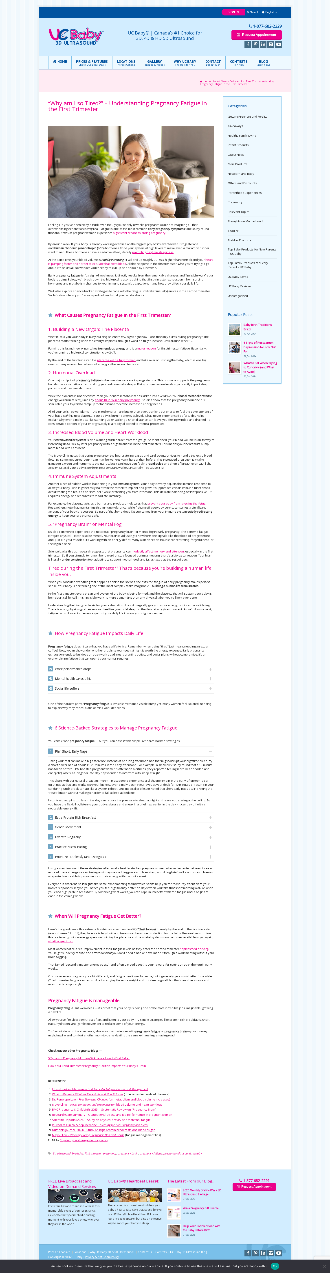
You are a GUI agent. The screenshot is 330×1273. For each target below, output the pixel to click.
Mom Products (237, 164)
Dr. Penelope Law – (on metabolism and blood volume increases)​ (111, 1099)
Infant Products (238, 145)
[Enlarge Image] (131, 126)
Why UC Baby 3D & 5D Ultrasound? (112, 1252)
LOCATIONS (126, 62)
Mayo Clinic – (88, 1135)
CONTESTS (239, 62)
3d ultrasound (62, 1153)
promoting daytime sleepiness (153, 252)
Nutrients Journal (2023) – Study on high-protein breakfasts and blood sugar (103, 1130)
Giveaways (235, 126)
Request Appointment (259, 35)
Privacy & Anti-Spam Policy (102, 1257)
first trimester (93, 1153)
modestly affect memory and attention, (158, 551)
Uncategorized (238, 296)
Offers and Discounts (242, 183)
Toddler (233, 231)
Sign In (233, 12)
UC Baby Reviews (239, 286)
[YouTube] (278, 44)
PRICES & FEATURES (92, 62)
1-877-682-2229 (267, 26)
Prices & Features (59, 1252)
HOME (62, 61)
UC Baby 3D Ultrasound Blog (188, 1252)
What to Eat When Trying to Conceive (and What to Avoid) (260, 367)
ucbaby (197, 1153)
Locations (80, 1252)
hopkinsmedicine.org (194, 949)
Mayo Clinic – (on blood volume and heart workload (107, 1105)
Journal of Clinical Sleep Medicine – (100, 1125)
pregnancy (109, 1153)
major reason (146, 348)
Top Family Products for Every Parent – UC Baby (248, 265)
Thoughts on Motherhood (245, 221)
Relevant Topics (238, 212)
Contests (161, 1252)
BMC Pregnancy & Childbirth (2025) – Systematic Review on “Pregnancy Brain (103, 1109)
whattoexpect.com (60, 941)
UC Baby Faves (238, 277)
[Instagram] (270, 44)
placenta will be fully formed (116, 360)
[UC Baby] (76, 44)
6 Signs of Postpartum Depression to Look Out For (260, 347)
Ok (275, 1266)
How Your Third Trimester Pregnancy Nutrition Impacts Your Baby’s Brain (97, 1066)
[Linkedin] (263, 44)
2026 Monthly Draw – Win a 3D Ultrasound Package (202, 1192)
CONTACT (213, 62)
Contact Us (145, 1252)
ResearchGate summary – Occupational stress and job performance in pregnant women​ (112, 1115)
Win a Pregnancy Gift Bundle (201, 1208)
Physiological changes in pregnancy (84, 1140)
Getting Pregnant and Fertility (247, 116)
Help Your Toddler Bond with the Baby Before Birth (201, 1228)
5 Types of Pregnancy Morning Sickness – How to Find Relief (89, 1058)
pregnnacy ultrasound (177, 1153)
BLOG (263, 62)
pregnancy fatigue (151, 1153)
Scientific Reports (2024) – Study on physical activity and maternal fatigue (101, 1120)
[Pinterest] (255, 44)
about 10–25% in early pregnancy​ (117, 400)
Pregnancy (235, 202)
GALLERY (155, 62)
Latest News (236, 155)
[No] (324, 1266)
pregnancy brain (128, 1153)
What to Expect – (87, 1094)
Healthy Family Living (242, 136)
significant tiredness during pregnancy (139, 233)
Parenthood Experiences (245, 193)
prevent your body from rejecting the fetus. (177, 503)
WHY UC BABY (185, 62)
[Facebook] (247, 44)
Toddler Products (239, 240)
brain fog (78, 1153)
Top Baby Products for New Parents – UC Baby (252, 251)
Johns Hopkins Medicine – (100, 1089)
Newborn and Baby (241, 174)
